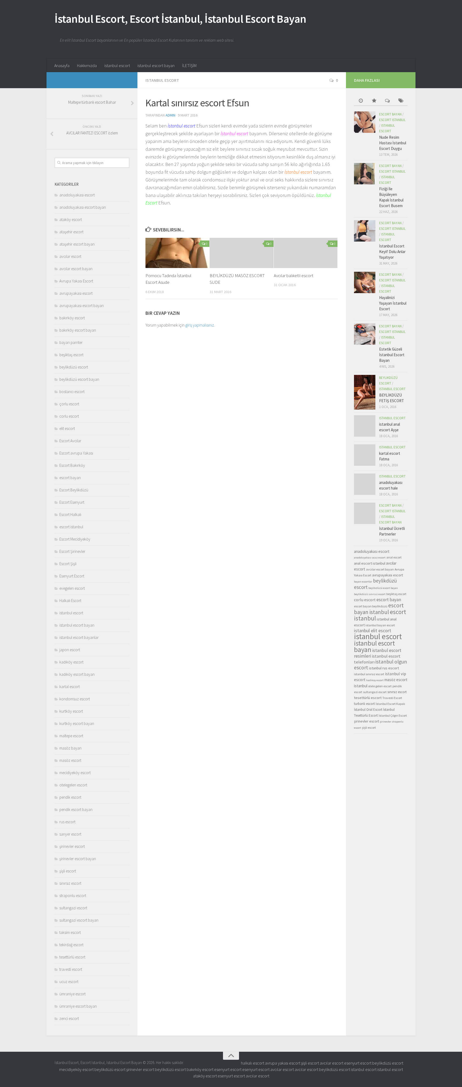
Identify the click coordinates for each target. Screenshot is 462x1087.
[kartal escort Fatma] (364, 455)
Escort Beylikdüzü (73, 489)
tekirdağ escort (71, 944)
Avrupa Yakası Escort (76, 281)
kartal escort (69, 686)
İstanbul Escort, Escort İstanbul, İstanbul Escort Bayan (180, 19)
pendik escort (70, 797)
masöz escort (70, 760)
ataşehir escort (71, 231)
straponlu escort (72, 895)
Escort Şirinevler (72, 551)
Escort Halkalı (70, 514)
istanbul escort (117, 65)
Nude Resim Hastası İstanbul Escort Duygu (392, 143)
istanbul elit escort (372, 631)
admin (170, 115)
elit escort (67, 428)
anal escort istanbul (369, 563)
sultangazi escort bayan (78, 920)
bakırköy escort (72, 317)
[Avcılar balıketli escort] (306, 253)
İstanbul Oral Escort (368, 709)
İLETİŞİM (189, 65)
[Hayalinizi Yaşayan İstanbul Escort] (364, 282)
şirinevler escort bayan (77, 858)
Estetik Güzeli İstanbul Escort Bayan (392, 355)
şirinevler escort (72, 846)
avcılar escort (70, 256)
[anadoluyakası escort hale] (364, 484)
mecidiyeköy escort (75, 772)
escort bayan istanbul (379, 609)
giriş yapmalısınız (199, 325)
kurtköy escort (71, 711)
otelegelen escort (73, 784)
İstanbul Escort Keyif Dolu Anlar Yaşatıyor (392, 251)
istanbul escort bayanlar (79, 637)
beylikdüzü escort (73, 367)
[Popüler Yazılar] (374, 101)
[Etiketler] (400, 101)
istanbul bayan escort (380, 625)
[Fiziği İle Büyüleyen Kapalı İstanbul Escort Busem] (364, 173)
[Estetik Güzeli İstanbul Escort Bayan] (364, 334)
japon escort (69, 649)
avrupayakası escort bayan (81, 305)
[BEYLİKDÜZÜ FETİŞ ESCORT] (364, 392)
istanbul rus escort (384, 668)
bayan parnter (71, 342)
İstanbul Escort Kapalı (390, 704)
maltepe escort (71, 735)
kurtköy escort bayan (76, 723)
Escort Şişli (67, 563)
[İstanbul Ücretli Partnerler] (364, 513)
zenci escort (69, 1018)
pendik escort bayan (76, 809)
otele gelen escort (380, 686)
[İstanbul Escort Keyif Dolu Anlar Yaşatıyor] (364, 231)
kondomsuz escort (74, 698)
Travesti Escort (392, 698)
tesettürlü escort (72, 957)
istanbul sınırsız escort (369, 674)
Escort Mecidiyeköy (74, 539)
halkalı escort (252, 1063)
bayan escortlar (363, 581)
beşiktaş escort (71, 354)
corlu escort (69, 416)
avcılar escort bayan (76, 268)
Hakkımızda (87, 65)
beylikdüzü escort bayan (79, 379)
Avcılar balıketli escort (293, 275)
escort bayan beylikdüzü (370, 606)
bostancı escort (71, 391)
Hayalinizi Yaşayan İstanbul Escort (392, 303)
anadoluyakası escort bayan (82, 207)
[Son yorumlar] (387, 101)
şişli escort (67, 871)
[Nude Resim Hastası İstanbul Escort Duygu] (364, 122)
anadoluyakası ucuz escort (370, 557)
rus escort (67, 821)
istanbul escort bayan (156, 65)
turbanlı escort (364, 703)
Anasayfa (62, 65)
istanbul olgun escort (380, 664)
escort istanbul (71, 526)
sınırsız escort (70, 883)
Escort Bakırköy (72, 465)
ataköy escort (70, 219)
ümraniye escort (72, 993)
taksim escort (70, 932)
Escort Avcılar (70, 440)
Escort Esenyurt (71, 502)
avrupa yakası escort (282, 1063)
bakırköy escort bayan (77, 330)
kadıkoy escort (375, 680)
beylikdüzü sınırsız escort (370, 594)
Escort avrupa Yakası (76, 453)
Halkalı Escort (70, 600)
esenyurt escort (357, 1063)
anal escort (394, 557)
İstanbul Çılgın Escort (393, 715)
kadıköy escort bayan (77, 674)
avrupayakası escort (76, 293)
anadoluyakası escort (77, 194)
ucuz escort (68, 981)
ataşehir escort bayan (77, 244)
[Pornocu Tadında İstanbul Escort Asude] (177, 253)
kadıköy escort (71, 662)
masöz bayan (70, 748)
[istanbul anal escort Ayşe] (364, 426)
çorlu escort (69, 403)
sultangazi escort (73, 907)
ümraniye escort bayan (78, 1006)
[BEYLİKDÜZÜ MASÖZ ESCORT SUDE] (242, 253)
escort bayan (70, 477)
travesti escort (70, 969)
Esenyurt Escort (71, 576)
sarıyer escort (70, 834)
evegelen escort (72, 588)
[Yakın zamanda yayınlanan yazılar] (360, 101)
